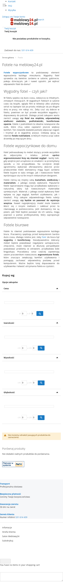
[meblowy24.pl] (23, 22)
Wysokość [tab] (9, 357)
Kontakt (12, 1)
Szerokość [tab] (9, 323)
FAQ (10, 5)
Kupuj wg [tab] (8, 275)
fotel (44, 237)
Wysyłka (12, 10)
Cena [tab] (6, 288)
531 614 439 (27, 50)
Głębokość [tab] (9, 392)
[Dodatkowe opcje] (13, 466)
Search (40, 19)
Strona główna (8, 57)
